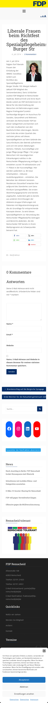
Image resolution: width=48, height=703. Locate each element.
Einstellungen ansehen (24, 694)
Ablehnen (24, 686)
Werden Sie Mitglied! (15, 620)
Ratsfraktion (15, 255)
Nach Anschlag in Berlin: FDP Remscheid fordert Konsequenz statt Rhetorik (23, 472)
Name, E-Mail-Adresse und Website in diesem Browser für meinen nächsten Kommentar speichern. (23, 362)
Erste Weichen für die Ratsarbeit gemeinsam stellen (25, 397)
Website (10, 345)
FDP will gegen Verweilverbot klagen (21, 497)
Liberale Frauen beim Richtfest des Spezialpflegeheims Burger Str (26, 40)
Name (9, 324)
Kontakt (9, 631)
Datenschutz (14, 699)
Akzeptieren (24, 679)
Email (9, 334)
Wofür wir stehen (13, 614)
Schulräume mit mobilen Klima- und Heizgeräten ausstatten (21, 482)
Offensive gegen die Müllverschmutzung (23, 504)
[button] (44, 651)
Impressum (34, 699)
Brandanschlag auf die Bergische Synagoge (25, 389)
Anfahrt (9, 625)
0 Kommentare (30, 54)
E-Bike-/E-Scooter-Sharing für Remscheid (23, 491)
